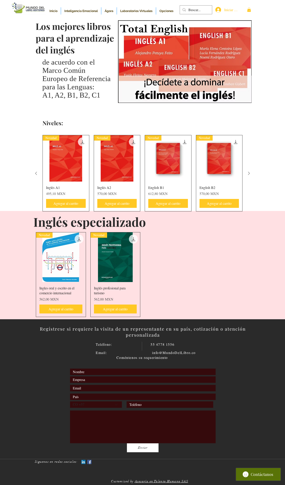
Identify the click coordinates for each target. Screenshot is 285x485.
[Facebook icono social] (89, 462)
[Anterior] (36, 173)
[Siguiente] (249, 173)
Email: (124, 352)
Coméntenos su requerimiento (142, 357)
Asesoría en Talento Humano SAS (161, 481)
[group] (142, 173)
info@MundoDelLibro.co (174, 352)
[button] (249, 9)
